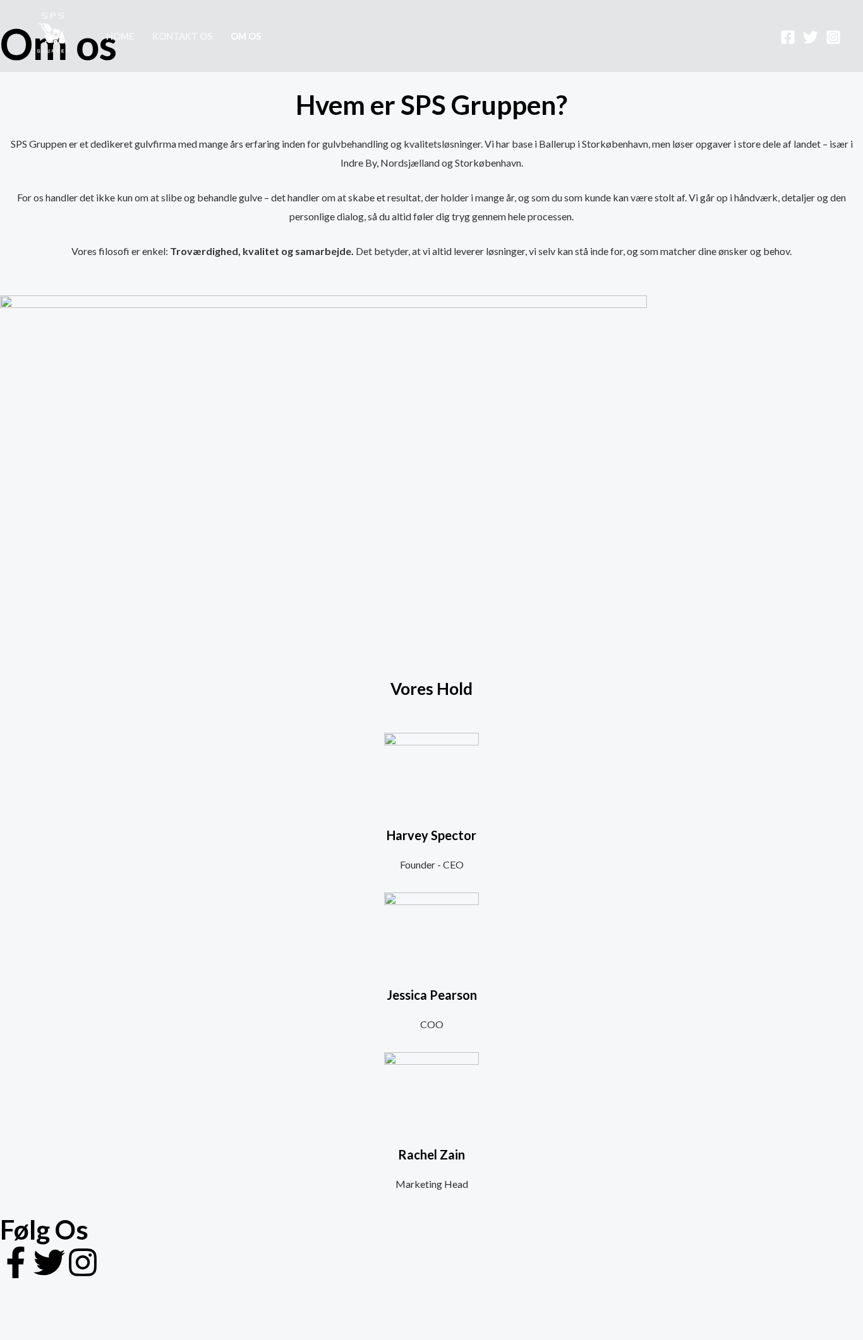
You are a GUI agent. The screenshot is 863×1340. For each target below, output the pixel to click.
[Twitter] (810, 37)
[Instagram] (833, 37)
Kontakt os (182, 36)
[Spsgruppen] (53, 34)
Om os (246, 36)
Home (120, 36)
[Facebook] (787, 37)
